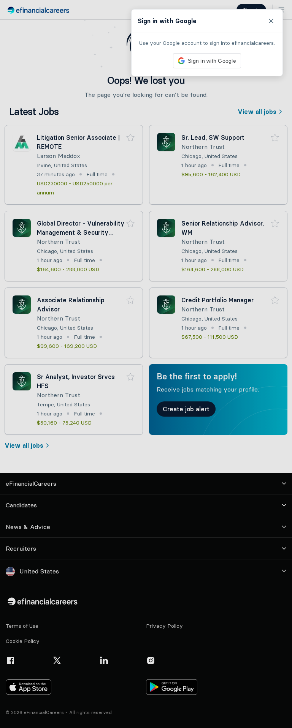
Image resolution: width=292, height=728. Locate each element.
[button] (146, 364)
